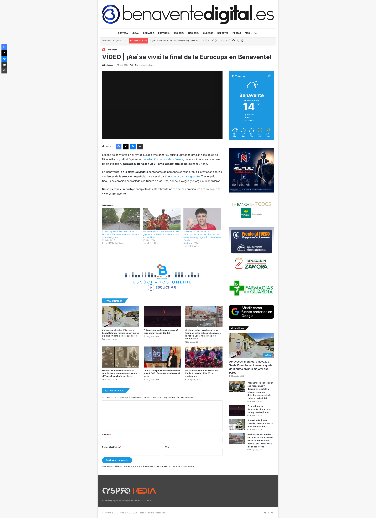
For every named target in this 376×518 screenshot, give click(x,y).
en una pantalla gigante (185, 176)
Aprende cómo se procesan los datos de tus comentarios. (169, 466)
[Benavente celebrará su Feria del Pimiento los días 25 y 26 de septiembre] (204, 357)
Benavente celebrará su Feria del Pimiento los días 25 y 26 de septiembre (201, 373)
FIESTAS (237, 33)
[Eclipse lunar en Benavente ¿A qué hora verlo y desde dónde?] (162, 316)
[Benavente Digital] (188, 14)
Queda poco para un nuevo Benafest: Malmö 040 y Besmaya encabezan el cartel (162, 373)
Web (167, 447)
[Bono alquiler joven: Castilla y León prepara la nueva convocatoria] (237, 424)
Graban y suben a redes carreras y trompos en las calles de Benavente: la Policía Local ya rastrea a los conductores (260, 440)
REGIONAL (179, 33)
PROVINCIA (163, 33)
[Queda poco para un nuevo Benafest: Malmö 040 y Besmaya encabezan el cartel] (162, 357)
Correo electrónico (111, 447)
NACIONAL (193, 33)
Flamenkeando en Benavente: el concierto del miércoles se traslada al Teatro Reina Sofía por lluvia (119, 373)
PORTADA (123, 33)
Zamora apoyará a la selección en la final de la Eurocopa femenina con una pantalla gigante (120, 234)
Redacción (108, 65)
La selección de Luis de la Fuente (163, 159)
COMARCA (148, 33)
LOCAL (135, 33)
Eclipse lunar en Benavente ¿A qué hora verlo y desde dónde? (178, 40)
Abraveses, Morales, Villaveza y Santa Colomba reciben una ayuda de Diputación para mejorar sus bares (120, 333)
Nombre (106, 434)
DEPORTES (222, 33)
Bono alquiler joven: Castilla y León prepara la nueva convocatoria (260, 423)
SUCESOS (208, 33)
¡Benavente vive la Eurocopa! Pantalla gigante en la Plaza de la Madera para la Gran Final (161, 234)
